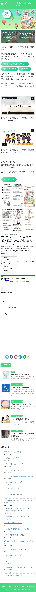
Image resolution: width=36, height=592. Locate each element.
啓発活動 (17, 378)
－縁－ (6, 561)
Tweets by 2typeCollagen (9, 234)
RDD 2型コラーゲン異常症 (20, 375)
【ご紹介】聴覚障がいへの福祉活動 (15, 549)
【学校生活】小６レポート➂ (13, 482)
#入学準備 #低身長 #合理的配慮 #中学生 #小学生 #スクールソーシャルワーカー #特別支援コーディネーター (23, 408)
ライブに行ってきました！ (12, 488)
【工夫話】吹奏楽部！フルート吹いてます (17, 529)
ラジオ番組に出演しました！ (21, 419)
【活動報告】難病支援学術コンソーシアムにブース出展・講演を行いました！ (18, 510)
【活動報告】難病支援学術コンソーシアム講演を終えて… (18, 501)
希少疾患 (23, 378)
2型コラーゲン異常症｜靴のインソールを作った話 (19, 542)
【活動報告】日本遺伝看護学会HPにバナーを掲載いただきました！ (19, 568)
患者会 (27, 378)
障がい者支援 (24, 393)
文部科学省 (17, 393)
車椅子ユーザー (18, 424)
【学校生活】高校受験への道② (14, 535)
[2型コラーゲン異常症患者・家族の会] (20, 357)
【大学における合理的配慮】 (21, 387)
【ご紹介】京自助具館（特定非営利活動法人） (18, 476)
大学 (12, 393)
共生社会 (25, 391)
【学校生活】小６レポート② (13, 555)
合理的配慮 (31, 391)
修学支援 (20, 391)
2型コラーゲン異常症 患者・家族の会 (18, 586)
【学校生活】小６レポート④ (21, 404)
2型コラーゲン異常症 (26, 376)
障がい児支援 (17, 440)
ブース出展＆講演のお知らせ (13, 523)
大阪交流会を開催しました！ (13, 494)
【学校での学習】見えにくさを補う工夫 (16, 517)
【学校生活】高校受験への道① (14, 575)
